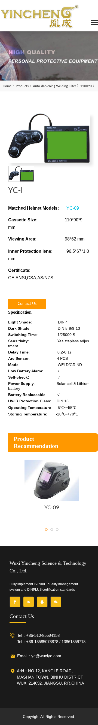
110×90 (86, 86)
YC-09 (72, 208)
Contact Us (27, 304)
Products (22, 86)
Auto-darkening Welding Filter (54, 86)
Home (7, 86)
